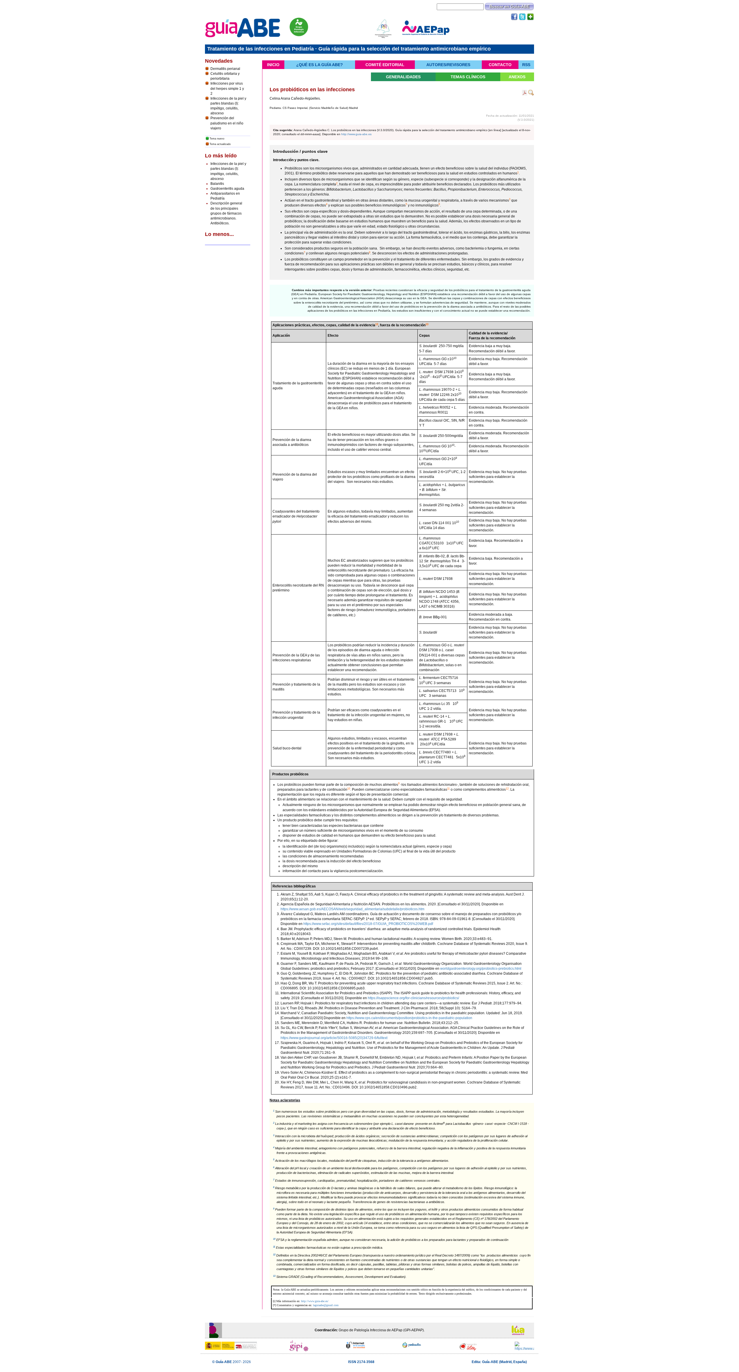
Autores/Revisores (448, 64)
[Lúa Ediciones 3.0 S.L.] (520, 1330)
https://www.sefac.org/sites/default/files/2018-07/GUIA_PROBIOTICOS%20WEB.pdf (368, 924)
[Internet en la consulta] (355, 1345)
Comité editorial (384, 64)
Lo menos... (219, 234)
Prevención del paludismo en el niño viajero (226, 123)
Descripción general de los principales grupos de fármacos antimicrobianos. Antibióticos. (226, 213)
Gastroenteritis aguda (227, 189)
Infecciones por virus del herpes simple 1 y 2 (227, 88)
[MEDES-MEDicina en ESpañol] (468, 1347)
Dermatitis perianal (225, 69)
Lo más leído (221, 156)
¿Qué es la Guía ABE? (319, 64)
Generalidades (403, 77)
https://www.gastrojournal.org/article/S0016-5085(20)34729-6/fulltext (334, 1038)
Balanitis (217, 184)
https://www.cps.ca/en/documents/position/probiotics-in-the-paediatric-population (409, 1018)
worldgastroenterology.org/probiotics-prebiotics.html (480, 969)
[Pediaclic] (412, 1345)
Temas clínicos (468, 77)
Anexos (517, 77)
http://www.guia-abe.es (356, 134)
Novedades (219, 61)
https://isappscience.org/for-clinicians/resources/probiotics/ (413, 998)
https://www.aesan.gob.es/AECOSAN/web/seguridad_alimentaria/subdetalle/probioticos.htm (352, 909)
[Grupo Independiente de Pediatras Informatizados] (299, 1347)
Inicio (273, 64)
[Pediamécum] (524, 1346)
